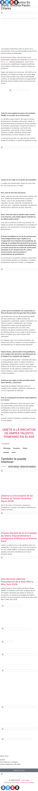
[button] (19, 18)
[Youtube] (11, 2)
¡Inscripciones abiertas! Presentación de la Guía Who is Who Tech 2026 (17, 582)
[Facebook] (2, 2)
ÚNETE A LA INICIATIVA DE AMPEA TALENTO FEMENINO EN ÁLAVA (19, 433)
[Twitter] (7, 2)
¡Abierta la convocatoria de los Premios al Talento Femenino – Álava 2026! (17, 498)
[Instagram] (16, 2)
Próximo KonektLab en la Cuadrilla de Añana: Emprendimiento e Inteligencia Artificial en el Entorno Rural (19, 537)
